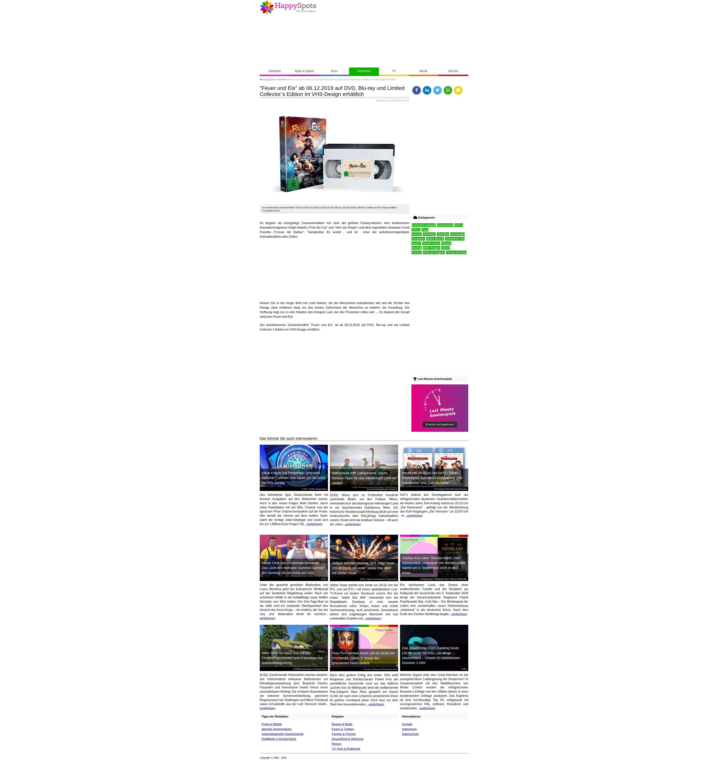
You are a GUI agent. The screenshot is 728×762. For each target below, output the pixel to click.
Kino (334, 71)
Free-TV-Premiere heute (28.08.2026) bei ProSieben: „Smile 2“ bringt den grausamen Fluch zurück (363, 658)
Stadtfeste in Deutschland (279, 739)
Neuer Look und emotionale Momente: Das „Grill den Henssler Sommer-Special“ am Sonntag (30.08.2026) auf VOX (293, 568)
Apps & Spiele (304, 71)
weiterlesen (314, 524)
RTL (306, 489)
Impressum (409, 729)
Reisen (336, 744)
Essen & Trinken (343, 729)
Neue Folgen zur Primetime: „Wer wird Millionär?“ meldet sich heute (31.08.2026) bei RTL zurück (294, 478)
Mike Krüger (431, 247)
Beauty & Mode (342, 724)
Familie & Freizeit (343, 734)
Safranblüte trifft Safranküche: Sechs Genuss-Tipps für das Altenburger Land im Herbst (364, 478)
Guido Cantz (431, 243)
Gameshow (445, 225)
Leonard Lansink (424, 225)
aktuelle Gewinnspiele (277, 729)
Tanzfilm (443, 234)
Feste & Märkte (272, 724)
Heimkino (364, 71)
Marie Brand (435, 238)
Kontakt (407, 724)
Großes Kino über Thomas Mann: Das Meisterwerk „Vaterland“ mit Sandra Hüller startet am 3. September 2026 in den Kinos (433, 565)
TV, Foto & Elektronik (346, 748)
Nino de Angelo (433, 252)
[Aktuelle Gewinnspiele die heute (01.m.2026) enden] (439, 430)
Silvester (429, 234)
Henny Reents (456, 252)
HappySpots (268, 79)
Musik (424, 71)
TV (394, 71)
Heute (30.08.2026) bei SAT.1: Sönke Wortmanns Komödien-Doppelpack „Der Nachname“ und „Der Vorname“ (432, 478)
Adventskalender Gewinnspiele (283, 734)
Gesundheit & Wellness (347, 739)
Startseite (274, 71)
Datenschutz (410, 734)
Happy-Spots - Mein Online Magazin (288, 7)
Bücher (453, 71)
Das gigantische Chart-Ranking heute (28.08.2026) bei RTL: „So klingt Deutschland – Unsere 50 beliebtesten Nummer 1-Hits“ (431, 655)
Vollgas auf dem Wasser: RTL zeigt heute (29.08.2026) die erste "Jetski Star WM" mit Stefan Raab (363, 568)
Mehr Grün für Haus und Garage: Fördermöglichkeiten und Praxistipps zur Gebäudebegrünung (292, 658)
